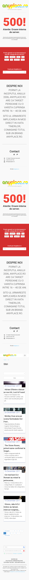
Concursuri (17, 59)
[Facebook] (14, 154)
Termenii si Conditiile (17, 553)
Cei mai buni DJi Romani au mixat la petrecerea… (12, 478)
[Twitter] (17, 154)
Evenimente (12, 56)
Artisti (23, 59)
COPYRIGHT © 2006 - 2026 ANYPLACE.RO (14, 562)
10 (10, 533)
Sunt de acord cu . (14, 553)
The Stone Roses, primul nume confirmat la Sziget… (14, 448)
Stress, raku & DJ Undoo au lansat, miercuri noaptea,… (12, 507)
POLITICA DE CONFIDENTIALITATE (14, 560)
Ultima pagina (7, 535)
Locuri (18, 56)
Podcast (6, 59)
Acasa (6, 56)
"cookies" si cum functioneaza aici (17, 571)
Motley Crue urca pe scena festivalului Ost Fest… (13, 419)
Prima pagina (7, 530)
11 (13, 533)
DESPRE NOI (14, 559)
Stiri (11, 59)
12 (16, 533)
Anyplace (15, 6)
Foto (23, 56)
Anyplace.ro (16, 169)
